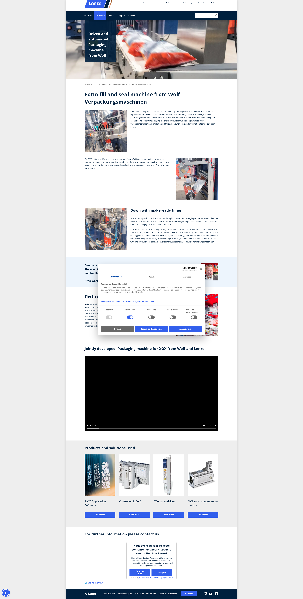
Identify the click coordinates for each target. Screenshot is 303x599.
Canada (215, 3)
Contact (201, 3)
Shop (145, 3)
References (106, 84)
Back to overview (95, 582)
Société (131, 15)
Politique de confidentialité (145, 594)
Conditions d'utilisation (168, 594)
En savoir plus (140, 572)
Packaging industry (120, 84)
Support (121, 15)
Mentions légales (125, 594)
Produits (88, 15)
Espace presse (156, 3)
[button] (5, 592)
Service (111, 15)
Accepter (162, 572)
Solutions (100, 15)
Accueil (87, 84)
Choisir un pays (109, 594)
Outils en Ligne (188, 3)
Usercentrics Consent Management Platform (156, 578)
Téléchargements (172, 3)
